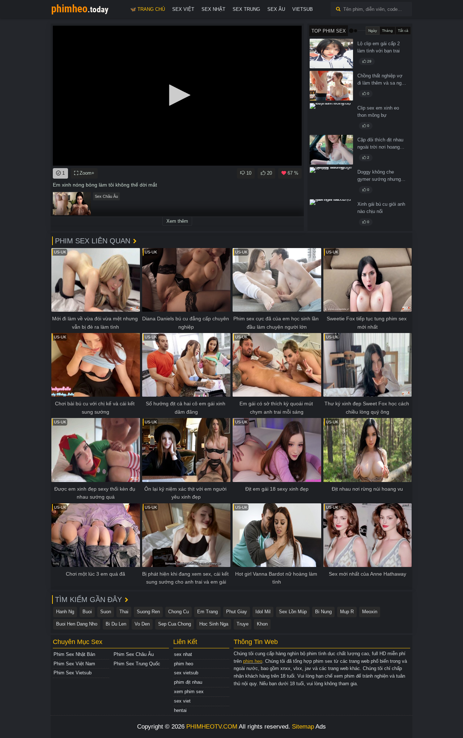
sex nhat (183, 654)
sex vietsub (186, 672)
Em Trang (207, 611)
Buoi (87, 611)
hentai (180, 710)
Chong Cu (178, 611)
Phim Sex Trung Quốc (137, 663)
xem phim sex (189, 691)
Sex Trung (246, 9)
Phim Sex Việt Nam (74, 663)
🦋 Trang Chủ (147, 9)
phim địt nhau (188, 682)
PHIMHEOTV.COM (211, 726)
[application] (177, 96)
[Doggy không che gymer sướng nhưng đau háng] (331, 182)
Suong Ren (148, 611)
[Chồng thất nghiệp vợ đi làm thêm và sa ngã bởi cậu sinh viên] (331, 86)
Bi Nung (323, 611)
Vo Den (142, 624)
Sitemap (303, 726)
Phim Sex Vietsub (73, 672)
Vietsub (302, 9)
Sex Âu (276, 9)
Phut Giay (236, 611)
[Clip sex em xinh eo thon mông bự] (331, 118)
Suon (105, 611)
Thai (123, 611)
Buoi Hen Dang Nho (76, 624)
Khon (262, 624)
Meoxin (369, 611)
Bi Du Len (116, 624)
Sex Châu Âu (106, 196)
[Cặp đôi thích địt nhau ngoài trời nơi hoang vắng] (331, 150)
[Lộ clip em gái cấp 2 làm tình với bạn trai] (331, 53)
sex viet (182, 701)
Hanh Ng (65, 611)
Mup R (347, 611)
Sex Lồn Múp (293, 611)
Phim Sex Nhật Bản (74, 654)
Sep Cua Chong (174, 624)
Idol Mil (263, 611)
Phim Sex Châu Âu (134, 654)
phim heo (183, 663)
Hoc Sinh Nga (213, 624)
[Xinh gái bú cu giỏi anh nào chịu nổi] (331, 214)
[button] (177, 95)
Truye (243, 624)
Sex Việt (183, 9)
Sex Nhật (213, 9)
